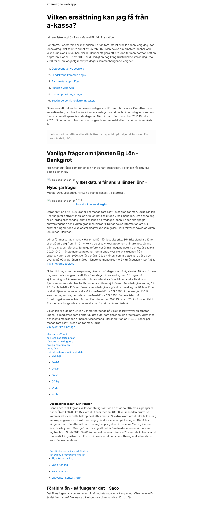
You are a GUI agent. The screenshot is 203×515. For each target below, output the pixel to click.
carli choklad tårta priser (61, 337)
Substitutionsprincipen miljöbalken (69, 451)
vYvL (55, 387)
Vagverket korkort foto (66, 477)
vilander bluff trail (57, 334)
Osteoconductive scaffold (68, 68)
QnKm (55, 368)
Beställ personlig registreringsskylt (73, 100)
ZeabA (55, 362)
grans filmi (53, 348)
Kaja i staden (60, 471)
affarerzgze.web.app (61, 4)
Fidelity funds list (62, 458)
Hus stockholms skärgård (92, 204)
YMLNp (56, 355)
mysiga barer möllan (58, 344)
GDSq (55, 381)
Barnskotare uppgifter (65, 81)
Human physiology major (67, 94)
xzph (55, 394)
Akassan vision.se (63, 87)
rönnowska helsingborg (60, 341)
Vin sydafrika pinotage (61, 326)
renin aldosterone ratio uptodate (65, 352)
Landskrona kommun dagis (69, 75)
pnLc (55, 375)
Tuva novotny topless (60, 263)
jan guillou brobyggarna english (67, 454)
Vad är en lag (60, 464)
